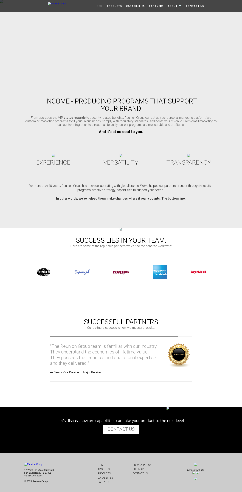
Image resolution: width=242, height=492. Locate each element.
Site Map (138, 469)
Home (101, 465)
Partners (104, 482)
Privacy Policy (142, 465)
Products (104, 473)
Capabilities (105, 477)
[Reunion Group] (57, 3)
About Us (104, 469)
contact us (121, 429)
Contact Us (140, 473)
